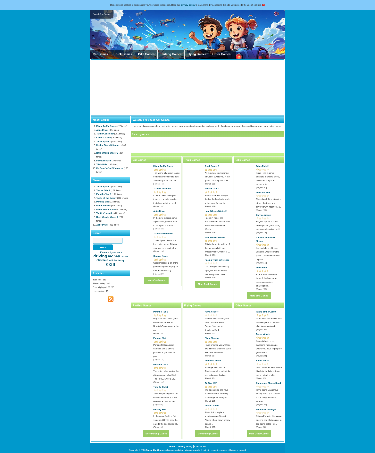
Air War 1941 (211, 383)
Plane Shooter (212, 338)
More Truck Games (207, 284)
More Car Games (156, 280)
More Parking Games (156, 433)
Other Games (221, 54)
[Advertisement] (187, 87)
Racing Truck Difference (217, 260)
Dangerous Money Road (268, 383)
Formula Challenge (266, 409)
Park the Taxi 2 (160, 364)
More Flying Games (208, 433)
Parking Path (159, 409)
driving (100, 256)
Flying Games (197, 54)
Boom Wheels (263, 334)
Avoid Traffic (262, 360)
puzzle (124, 256)
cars (119, 252)
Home (172, 446)
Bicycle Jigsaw (263, 215)
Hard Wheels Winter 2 (216, 211)
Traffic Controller (162, 188)
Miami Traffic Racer (163, 166)
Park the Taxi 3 (160, 312)
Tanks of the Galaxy (266, 312)
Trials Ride (261, 267)
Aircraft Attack (212, 405)
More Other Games (259, 433)
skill (110, 264)
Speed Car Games (155, 450)
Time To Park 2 (160, 387)
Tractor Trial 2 (212, 188)
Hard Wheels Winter (215, 237)
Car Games (100, 54)
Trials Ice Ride (263, 192)
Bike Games (146, 54)
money (114, 256)
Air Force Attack (213, 360)
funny (121, 260)
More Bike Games (259, 296)
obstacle (102, 260)
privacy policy (188, 5)
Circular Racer (160, 256)
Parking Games (171, 54)
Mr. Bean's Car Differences (109, 168)
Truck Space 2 (212, 166)
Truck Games (123, 54)
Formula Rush (103, 160)
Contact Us (200, 446)
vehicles (113, 260)
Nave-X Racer (211, 312)
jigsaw (113, 252)
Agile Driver (159, 211)
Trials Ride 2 (262, 166)
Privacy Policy (185, 446)
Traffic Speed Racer (163, 233)
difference (104, 252)
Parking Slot (159, 338)
